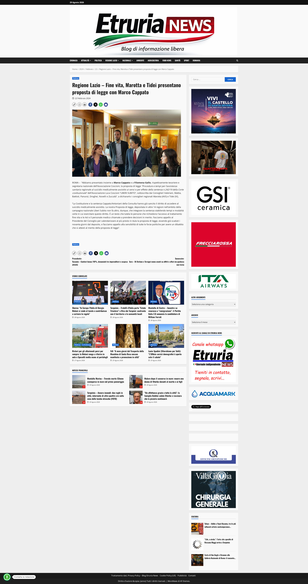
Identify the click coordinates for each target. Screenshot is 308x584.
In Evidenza (86, 345)
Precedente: (100, 261)
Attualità (85, 60)
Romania (196, 60)
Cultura (194, 516)
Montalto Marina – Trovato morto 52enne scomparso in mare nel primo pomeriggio (78, 381)
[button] (237, 60)
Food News (166, 60)
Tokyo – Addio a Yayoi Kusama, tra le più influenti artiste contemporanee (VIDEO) (220, 525)
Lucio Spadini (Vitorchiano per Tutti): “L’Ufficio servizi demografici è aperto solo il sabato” (165, 354)
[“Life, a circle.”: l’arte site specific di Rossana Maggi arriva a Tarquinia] (197, 544)
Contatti (192, 575)
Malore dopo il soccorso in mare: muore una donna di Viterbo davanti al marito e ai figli (136, 381)
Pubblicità (182, 575)
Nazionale (126, 60)
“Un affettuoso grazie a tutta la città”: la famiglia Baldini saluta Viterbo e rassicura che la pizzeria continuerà (136, 397)
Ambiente (140, 60)
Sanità (177, 60)
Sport (186, 60)
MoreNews (172, 581)
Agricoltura (153, 60)
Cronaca (73, 60)
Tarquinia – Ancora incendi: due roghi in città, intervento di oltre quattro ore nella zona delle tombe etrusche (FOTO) (78, 397)
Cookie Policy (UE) (168, 575)
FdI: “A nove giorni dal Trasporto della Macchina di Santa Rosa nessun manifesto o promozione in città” (127, 354)
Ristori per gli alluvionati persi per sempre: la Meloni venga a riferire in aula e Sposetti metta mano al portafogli (90, 354)
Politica (98, 60)
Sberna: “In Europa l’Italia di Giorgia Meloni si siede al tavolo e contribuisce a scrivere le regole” (89, 310)
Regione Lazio (111, 60)
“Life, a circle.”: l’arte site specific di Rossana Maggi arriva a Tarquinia (219, 541)
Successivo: (156, 261)
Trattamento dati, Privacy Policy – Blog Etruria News (134, 575)
